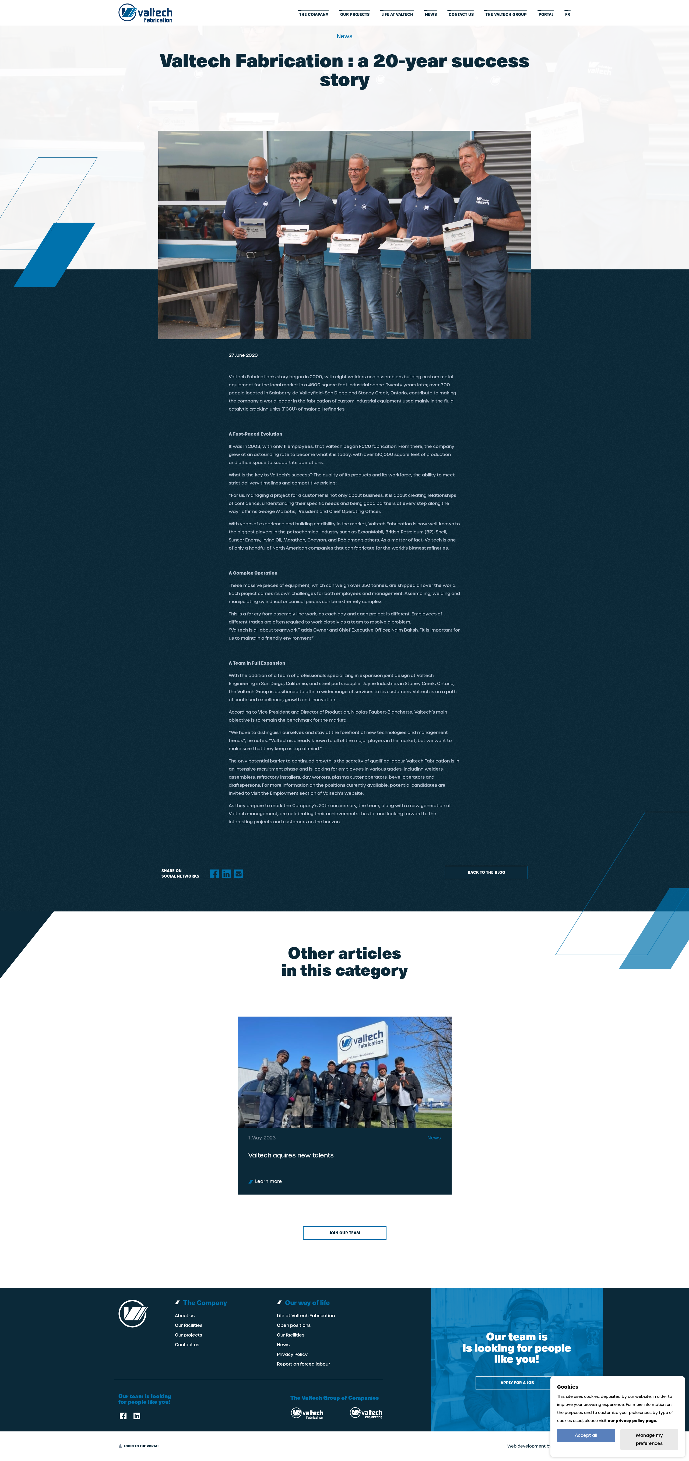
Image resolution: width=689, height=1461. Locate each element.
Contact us (461, 14)
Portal (546, 14)
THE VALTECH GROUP (506, 14)
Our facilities (188, 1325)
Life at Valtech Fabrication (306, 1316)
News (431, 14)
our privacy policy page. (632, 1420)
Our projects (355, 14)
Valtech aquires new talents (291, 1155)
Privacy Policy (292, 1354)
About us (185, 1316)
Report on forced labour (303, 1364)
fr (567, 14)
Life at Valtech (397, 14)
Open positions (294, 1325)
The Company (313, 14)
